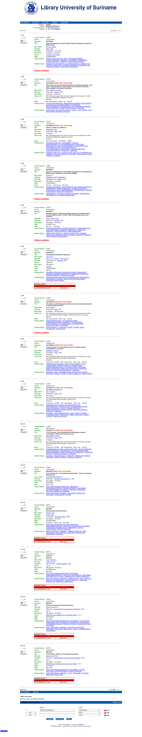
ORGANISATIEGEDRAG (53, 272)
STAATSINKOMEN (76, 322)
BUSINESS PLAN (64, 406)
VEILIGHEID (50, 625)
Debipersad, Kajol (51, 129)
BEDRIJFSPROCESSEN (68, 108)
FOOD (56, 372)
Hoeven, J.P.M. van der (61, 258)
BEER (48, 493)
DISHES (67, 110)
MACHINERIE (81, 488)
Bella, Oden (49, 49)
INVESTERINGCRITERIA (65, 146)
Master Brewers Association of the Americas (67, 609)
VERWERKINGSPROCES (54, 488)
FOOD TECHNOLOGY (71, 580)
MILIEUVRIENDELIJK (53, 144)
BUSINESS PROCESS (63, 111)
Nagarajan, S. (62, 177)
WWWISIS (81, 724)
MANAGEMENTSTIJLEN (69, 187)
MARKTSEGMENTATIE (67, 452)
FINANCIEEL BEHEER (68, 275)
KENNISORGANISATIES (79, 188)
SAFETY (75, 629)
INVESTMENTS (87, 373)
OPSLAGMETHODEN (52, 490)
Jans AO (48, 266)
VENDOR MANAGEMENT (67, 195)
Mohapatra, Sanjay (51, 177)
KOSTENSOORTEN (52, 106)
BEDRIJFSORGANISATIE (62, 274)
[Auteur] (56, 92)
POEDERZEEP (82, 60)
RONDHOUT (66, 322)
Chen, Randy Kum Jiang (53, 90)
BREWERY (63, 493)
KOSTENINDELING (65, 106)
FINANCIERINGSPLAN (53, 150)
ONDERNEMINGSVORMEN (72, 103)
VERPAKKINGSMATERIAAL (55, 367)
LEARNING (75, 193)
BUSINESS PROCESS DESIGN (65, 235)
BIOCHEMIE (86, 526)
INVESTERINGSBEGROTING (62, 370)
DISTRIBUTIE (64, 490)
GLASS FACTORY (66, 152)
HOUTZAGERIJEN (52, 324)
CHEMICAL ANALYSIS (75, 531)
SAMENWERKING (67, 190)
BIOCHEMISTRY (61, 533)
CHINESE (74, 110)
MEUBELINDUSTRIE (70, 449)
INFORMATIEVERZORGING (79, 274)
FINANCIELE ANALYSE (53, 143)
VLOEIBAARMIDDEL (52, 62)
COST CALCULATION (60, 154)
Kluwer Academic (62, 563)
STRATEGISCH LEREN (53, 190)
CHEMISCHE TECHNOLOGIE (72, 526)
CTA (56, 51)
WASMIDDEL (73, 60)
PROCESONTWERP (52, 230)
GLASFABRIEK (66, 143)
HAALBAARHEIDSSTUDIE (79, 406)
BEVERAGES (55, 493)
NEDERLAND (57, 491)
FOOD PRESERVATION (61, 413)
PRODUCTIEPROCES (53, 60)
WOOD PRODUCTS (52, 327)
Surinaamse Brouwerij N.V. (54, 477)
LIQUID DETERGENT (52, 67)
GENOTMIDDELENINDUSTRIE (59, 486)
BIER (47, 486)
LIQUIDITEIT (65, 150)
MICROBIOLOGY (59, 580)
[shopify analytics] (3, 731)
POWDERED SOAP (84, 65)
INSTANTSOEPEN (75, 364)
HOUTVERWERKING (64, 324)
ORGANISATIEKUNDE (69, 272)
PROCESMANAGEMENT (54, 228)
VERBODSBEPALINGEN (53, 322)
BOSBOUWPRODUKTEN (54, 321)
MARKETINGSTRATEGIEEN (69, 368)
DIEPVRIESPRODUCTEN (72, 405)
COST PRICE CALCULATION (55, 110)
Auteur (56, 131)
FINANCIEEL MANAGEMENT (55, 280)
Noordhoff (60, 260)
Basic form (118, 702)
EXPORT (70, 327)
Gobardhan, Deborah (52, 350)
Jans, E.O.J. (50, 256)
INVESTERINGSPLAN (69, 147)
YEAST (81, 578)
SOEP (66, 364)
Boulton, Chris (50, 513)
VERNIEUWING (51, 188)
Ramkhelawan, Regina (53, 436)
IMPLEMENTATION (52, 195)
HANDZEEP (64, 60)
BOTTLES (76, 152)
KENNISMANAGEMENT (53, 187)
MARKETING (80, 452)
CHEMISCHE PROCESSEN (68, 230)
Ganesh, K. (49, 175)
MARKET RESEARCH (76, 415)
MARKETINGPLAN (66, 409)
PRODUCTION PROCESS (54, 233)
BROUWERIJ (74, 486)
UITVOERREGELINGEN (69, 321)
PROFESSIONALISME (64, 188)
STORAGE (85, 673)
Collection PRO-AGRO (53, 55)
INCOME (76, 327)
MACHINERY (50, 495)
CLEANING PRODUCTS (72, 64)
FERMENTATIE (72, 527)
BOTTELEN (49, 671)
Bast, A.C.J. (50, 258)
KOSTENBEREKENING (67, 144)
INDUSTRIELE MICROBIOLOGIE (56, 527)
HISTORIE (73, 490)
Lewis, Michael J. (51, 560)
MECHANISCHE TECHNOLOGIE (69, 622)
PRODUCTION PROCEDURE (69, 67)
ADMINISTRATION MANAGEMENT (74, 279)
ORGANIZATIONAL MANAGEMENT (78, 277)
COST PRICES (82, 110)
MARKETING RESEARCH (59, 236)
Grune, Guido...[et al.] (52, 218)
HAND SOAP (58, 65)
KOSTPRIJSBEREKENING (54, 103)
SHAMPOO (63, 62)
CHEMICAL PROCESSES (71, 233)
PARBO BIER (81, 490)
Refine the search (53, 27)
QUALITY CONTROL (80, 413)
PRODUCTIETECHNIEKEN (54, 58)
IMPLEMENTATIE (79, 190)
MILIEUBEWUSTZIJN (84, 624)
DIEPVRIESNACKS (52, 406)
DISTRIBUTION (60, 495)
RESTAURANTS (86, 103)
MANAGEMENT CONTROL (54, 279)
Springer (59, 179)
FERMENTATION (73, 578)
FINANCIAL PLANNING (53, 155)
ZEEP (65, 58)
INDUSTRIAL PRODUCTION (76, 493)
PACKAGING (77, 673)
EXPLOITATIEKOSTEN (78, 149)
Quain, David (50, 515)
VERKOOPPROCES (60, 231)
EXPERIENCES (85, 193)
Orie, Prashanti (50, 391)
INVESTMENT (72, 154)
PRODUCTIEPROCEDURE (76, 62)
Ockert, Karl (49, 607)
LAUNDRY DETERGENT (69, 65)
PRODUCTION (60, 329)
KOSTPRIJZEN (75, 105)
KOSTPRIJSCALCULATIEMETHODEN (58, 105)
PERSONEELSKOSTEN (53, 147)
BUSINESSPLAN (77, 365)
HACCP (63, 408)
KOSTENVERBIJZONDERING (81, 106)
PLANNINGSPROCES (83, 228)
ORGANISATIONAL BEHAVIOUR (56, 277)
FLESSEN (75, 143)
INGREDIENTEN (51, 529)
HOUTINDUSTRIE (77, 324)
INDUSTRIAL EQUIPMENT (76, 627)
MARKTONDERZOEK (74, 231)
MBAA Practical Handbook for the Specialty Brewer (61, 615)
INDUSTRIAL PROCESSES (54, 534)
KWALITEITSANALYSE (53, 408)
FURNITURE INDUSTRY (60, 454)
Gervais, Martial (51, 47)
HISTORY (68, 495)
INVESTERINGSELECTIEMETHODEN (58, 149)
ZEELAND (49, 491)
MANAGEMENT (51, 193)
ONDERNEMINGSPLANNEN (55, 364)
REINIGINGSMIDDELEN (75, 58)
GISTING (80, 527)
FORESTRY (62, 327)
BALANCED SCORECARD (65, 191)
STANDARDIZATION (65, 372)
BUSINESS (49, 372)
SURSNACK (50, 411)
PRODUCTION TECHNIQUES (55, 64)
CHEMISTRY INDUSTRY (83, 235)
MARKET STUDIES (60, 373)
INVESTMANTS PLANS (84, 154)
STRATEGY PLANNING (64, 193)
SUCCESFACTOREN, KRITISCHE (74, 367)
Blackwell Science (60, 517)
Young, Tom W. (50, 562)
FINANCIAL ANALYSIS (53, 152)
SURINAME (80, 108)
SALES (48, 236)
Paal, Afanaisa (50, 307)
